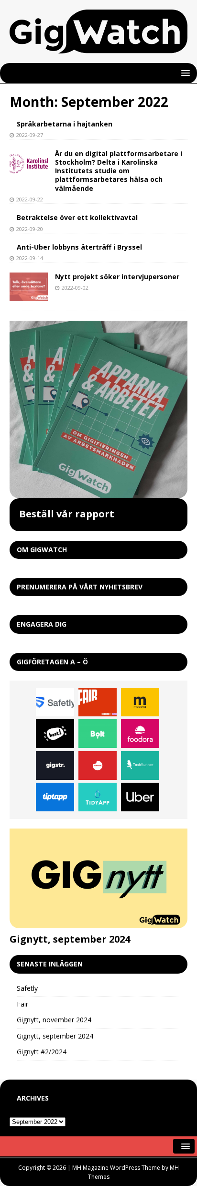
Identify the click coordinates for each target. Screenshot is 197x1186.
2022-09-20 (29, 228)
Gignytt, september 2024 (70, 939)
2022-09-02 (75, 287)
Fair (22, 1003)
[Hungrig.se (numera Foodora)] (97, 765)
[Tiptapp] (55, 797)
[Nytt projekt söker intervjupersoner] (29, 287)
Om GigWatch (42, 549)
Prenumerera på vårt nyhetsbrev (79, 586)
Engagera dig (41, 624)
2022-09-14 (29, 258)
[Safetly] (55, 702)
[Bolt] (97, 733)
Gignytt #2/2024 (41, 1051)
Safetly (27, 988)
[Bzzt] (55, 733)
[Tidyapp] (97, 797)
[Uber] (140, 797)
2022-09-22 (29, 199)
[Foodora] (140, 733)
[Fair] (97, 702)
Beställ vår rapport (66, 513)
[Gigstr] (55, 765)
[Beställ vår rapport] (98, 409)
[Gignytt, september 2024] (98, 878)
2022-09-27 (29, 134)
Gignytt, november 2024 (54, 1019)
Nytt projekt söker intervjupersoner (117, 276)
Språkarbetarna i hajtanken (64, 123)
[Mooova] (140, 702)
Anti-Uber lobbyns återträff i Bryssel (79, 247)
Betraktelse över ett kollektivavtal (77, 217)
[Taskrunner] (140, 765)
